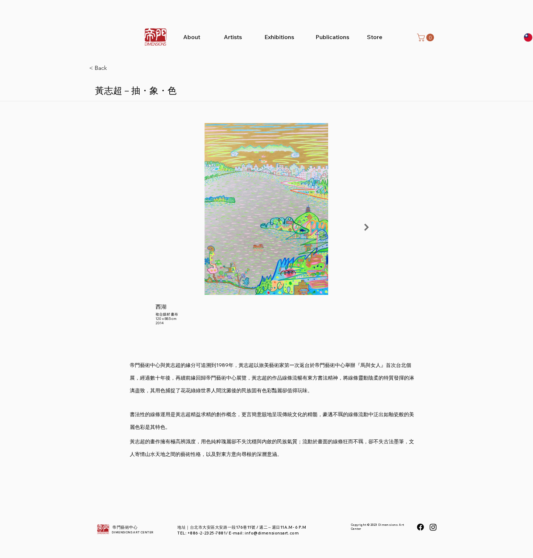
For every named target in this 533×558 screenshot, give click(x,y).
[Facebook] (420, 527)
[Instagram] (433, 527)
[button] (426, 37)
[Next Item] (366, 227)
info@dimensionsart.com (272, 533)
